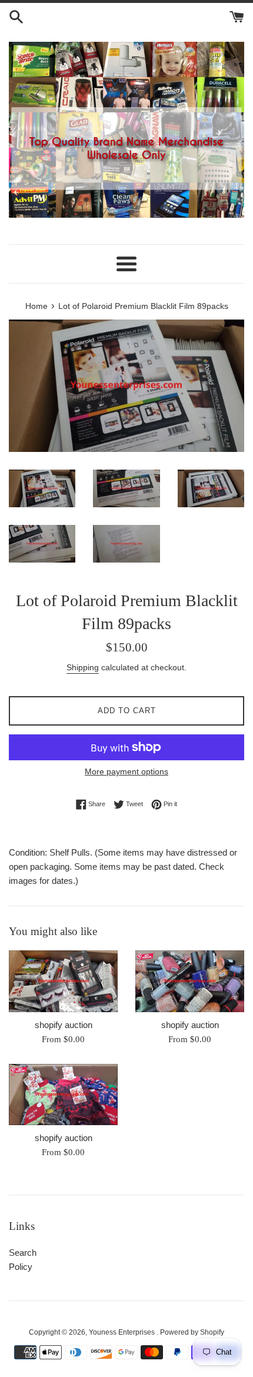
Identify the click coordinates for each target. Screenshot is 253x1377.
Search (22, 1253)
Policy (20, 1267)
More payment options (126, 771)
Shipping (82, 667)
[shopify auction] (63, 981)
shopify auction (63, 1025)
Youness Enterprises (123, 1332)
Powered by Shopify (192, 1332)
